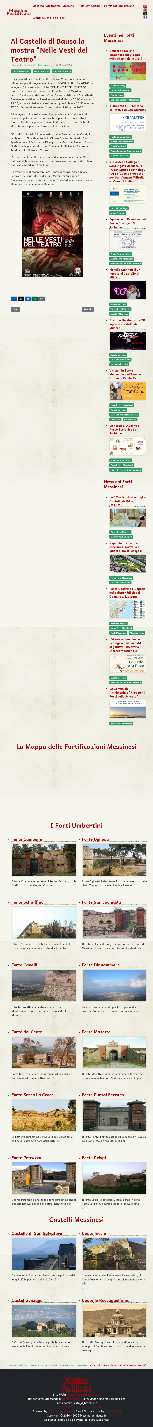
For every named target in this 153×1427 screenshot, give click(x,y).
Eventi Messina (41, 71)
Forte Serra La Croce (33, 1094)
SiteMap (98, 1407)
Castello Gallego (119, 208)
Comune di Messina (120, 90)
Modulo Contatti (72, 1398)
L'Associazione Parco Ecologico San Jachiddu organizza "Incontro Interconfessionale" (125, 645)
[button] (69, 6)
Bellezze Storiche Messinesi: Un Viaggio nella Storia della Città (125, 54)
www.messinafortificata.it (83, 1394)
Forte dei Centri (28, 1031)
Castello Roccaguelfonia (106, 1300)
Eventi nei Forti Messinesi (37, 65)
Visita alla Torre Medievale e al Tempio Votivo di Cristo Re (125, 374)
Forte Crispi (94, 1157)
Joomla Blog (113, 1411)
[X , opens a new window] (21, 299)
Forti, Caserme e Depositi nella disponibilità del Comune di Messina (127, 592)
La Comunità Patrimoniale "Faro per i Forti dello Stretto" (127, 692)
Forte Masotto (96, 1031)
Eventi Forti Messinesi (122, 141)
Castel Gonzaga (27, 1300)
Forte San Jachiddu (121, 136)
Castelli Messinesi (21, 71)
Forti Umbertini (118, 623)
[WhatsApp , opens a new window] (35, 299)
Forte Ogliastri (97, 839)
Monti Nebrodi (118, 213)
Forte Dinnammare (101, 964)
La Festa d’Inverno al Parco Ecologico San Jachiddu (124, 429)
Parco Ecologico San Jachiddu (126, 151)
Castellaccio (94, 1233)
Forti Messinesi (118, 146)
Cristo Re (115, 419)
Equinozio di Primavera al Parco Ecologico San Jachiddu (127, 223)
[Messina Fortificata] (18, 12)
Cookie (65, 1407)
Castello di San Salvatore (37, 1233)
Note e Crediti (81, 1407)
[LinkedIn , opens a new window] (28, 299)
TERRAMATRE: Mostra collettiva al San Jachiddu (127, 107)
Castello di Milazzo (120, 309)
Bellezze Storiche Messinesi (125, 99)
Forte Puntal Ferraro (103, 1094)
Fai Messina (117, 95)
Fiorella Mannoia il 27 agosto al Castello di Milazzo (124, 273)
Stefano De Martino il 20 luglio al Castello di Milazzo (127, 324)
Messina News (137, 632)
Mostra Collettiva (119, 155)
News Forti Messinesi (121, 577)
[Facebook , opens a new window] (14, 299)
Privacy (53, 1407)
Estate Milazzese (119, 313)
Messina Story (118, 85)
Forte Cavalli (24, 964)
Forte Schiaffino (27, 902)
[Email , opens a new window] (41, 299)
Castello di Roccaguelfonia (124, 414)
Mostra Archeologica (121, 536)
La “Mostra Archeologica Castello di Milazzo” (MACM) (127, 501)
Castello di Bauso (62, 71)
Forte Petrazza (26, 1157)
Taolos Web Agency (61, 1411)
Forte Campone (27, 839)
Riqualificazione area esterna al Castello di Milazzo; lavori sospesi (125, 547)
